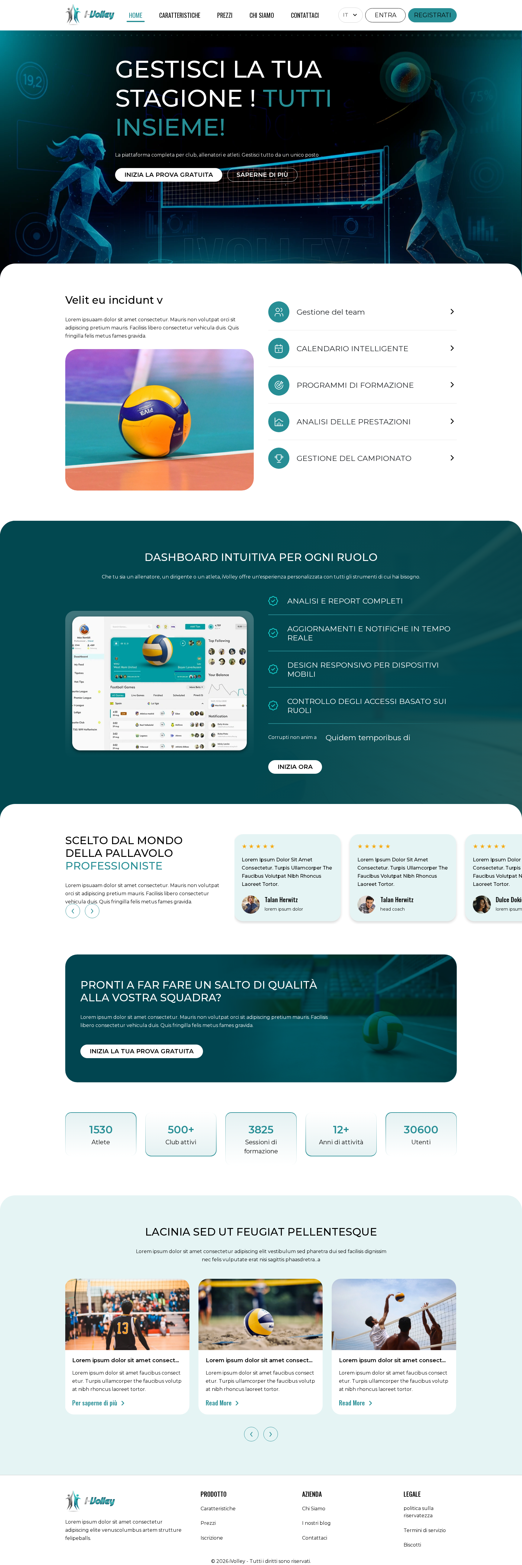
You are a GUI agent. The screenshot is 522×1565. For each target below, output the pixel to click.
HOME (135, 15)
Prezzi (208, 1523)
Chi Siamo (313, 1509)
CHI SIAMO (262, 15)
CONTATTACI (305, 15)
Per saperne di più (95, 1402)
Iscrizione (212, 1538)
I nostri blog (316, 1523)
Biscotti (412, 1545)
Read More (219, 1402)
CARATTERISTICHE (179, 15)
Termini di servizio (425, 1530)
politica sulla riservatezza (418, 1511)
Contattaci (314, 1538)
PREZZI (225, 15)
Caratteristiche (218, 1509)
